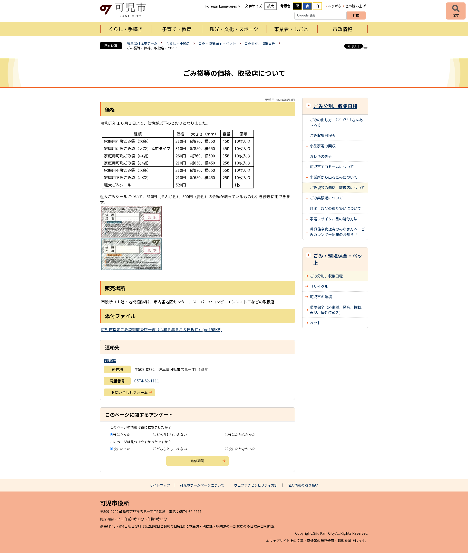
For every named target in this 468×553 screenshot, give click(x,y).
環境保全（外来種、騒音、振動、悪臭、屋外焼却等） (337, 309)
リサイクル (319, 286)
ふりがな (334, 5)
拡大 (270, 5)
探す (456, 11)
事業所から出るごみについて (333, 177)
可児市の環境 (321, 296)
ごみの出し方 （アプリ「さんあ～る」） (336, 122)
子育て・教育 (176, 28)
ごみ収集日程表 (322, 135)
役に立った (121, 434)
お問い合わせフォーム (129, 392)
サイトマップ (160, 485)
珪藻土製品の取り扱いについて (335, 208)
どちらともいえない (171, 434)
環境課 (110, 360)
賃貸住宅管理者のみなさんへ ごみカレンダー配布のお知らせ (337, 231)
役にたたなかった (241, 434)
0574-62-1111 (146, 380)
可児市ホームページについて (202, 485)
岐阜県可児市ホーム (142, 43)
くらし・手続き (125, 28)
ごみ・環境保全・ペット (217, 43)
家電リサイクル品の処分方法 (333, 218)
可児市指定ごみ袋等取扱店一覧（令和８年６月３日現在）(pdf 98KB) (161, 329)
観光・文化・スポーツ (234, 28)
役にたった (121, 448)
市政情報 (342, 28)
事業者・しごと (291, 28)
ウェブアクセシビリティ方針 (256, 485)
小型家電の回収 (322, 145)
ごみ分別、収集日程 (259, 43)
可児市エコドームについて (332, 166)
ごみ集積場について (326, 197)
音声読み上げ (355, 5)
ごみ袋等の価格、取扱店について (337, 187)
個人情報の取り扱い (303, 485)
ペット (315, 322)
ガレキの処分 (321, 156)
